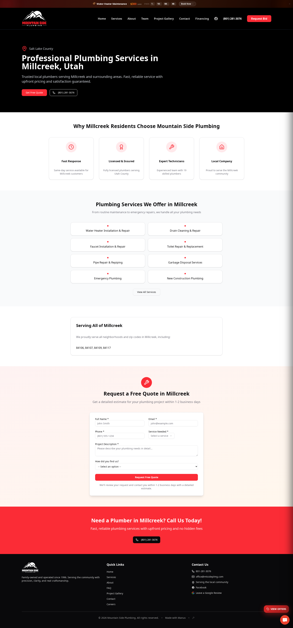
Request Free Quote (146, 477)
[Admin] (193, 618)
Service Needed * (158, 431)
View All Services (146, 292)
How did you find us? (107, 461)
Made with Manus (175, 617)
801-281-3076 (203, 571)
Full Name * (102, 419)
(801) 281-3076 (232, 18)
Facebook (201, 587)
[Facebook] (216, 18)
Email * (153, 419)
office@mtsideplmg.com (209, 576)
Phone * (99, 431)
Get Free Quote (34, 92)
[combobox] (161, 436)
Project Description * (107, 444)
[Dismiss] (289, 4)
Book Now (186, 3)
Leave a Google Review (209, 592)
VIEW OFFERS (278, 609)
